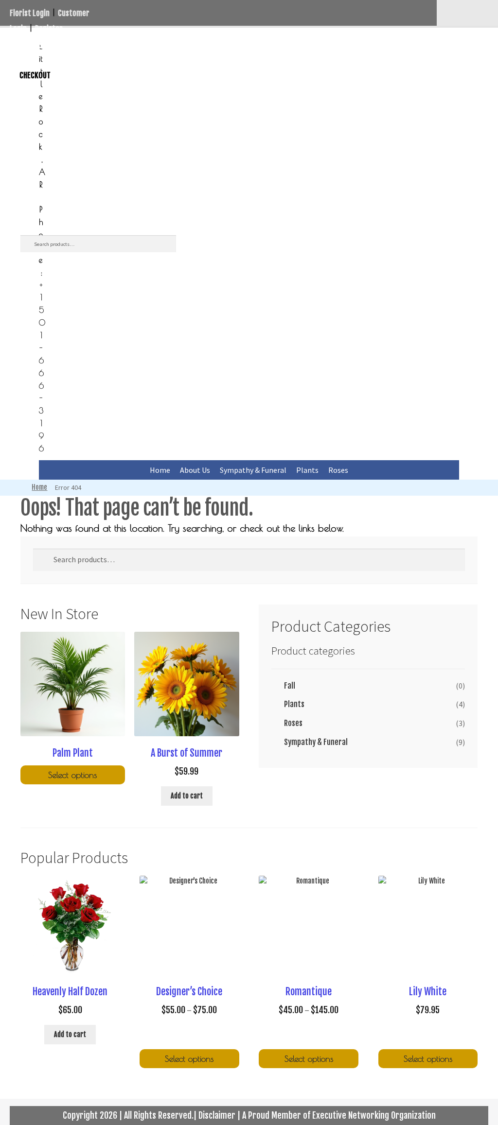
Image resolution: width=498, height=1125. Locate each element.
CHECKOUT (35, 75)
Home (160, 470)
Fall (289, 686)
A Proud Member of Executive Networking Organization (339, 1115)
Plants (307, 470)
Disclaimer (216, 1115)
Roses (338, 470)
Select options (72, 775)
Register (49, 29)
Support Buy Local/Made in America (108, 44)
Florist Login (30, 13)
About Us (195, 470)
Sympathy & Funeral (253, 470)
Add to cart (187, 796)
